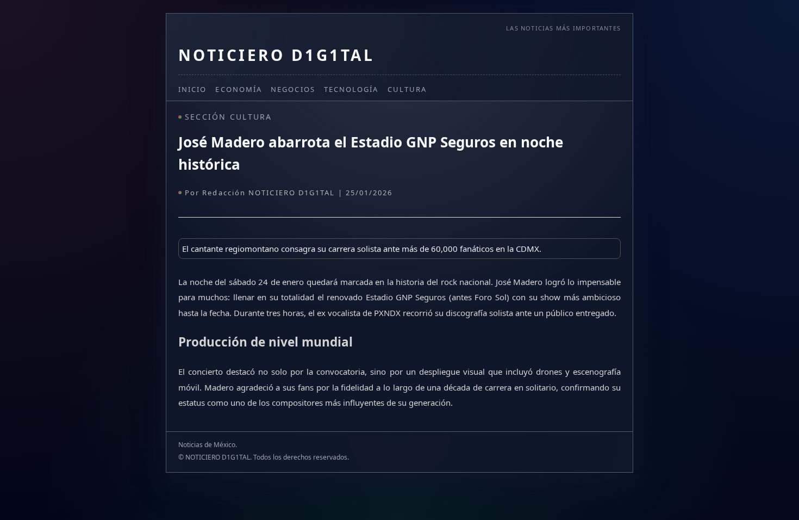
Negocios (293, 89)
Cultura (407, 89)
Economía (238, 89)
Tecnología (351, 89)
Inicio (192, 89)
